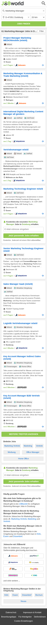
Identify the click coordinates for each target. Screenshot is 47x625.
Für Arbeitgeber (25, 617)
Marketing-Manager (14, 31)
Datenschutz (11, 612)
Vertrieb (39, 446)
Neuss (23, 601)
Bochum (39, 595)
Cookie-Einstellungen (23, 621)
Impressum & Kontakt (32, 612)
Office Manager (32, 452)
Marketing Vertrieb (12, 446)
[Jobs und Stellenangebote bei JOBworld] (12, 3)
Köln (39, 534)
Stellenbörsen (40, 617)
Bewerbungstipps (8, 617)
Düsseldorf (17, 536)
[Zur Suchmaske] (44, 3)
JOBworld (23, 504)
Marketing (28, 446)
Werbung (12, 452)
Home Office (23, 459)
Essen (6, 536)
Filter (41, 31)
